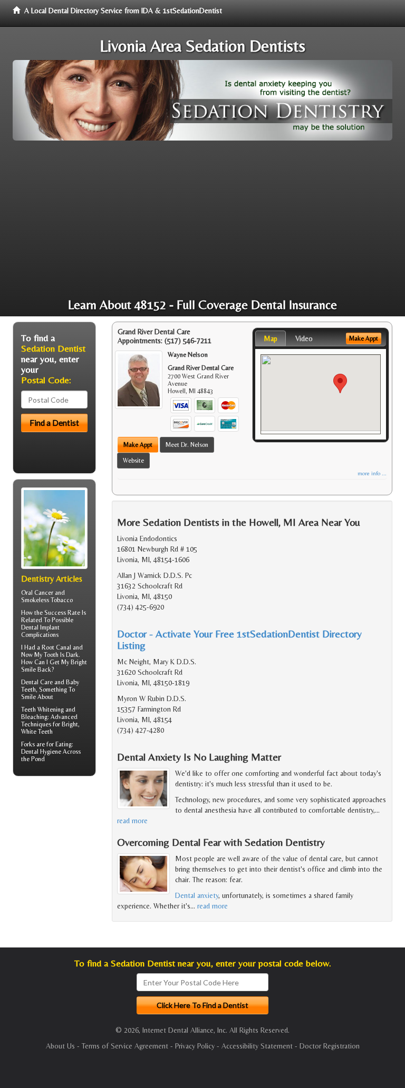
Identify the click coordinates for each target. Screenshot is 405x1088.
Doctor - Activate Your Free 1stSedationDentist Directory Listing (239, 639)
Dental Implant (40, 627)
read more (132, 820)
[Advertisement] (202, 219)
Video (304, 338)
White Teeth (37, 731)
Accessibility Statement (257, 1046)
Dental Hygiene (41, 751)
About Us (60, 1046)
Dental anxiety (196, 895)
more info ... (372, 473)
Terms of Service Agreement (125, 1046)
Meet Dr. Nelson (187, 444)
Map (270, 338)
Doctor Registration (330, 1046)
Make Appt (137, 444)
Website (133, 460)
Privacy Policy (195, 1046)
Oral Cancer (37, 592)
